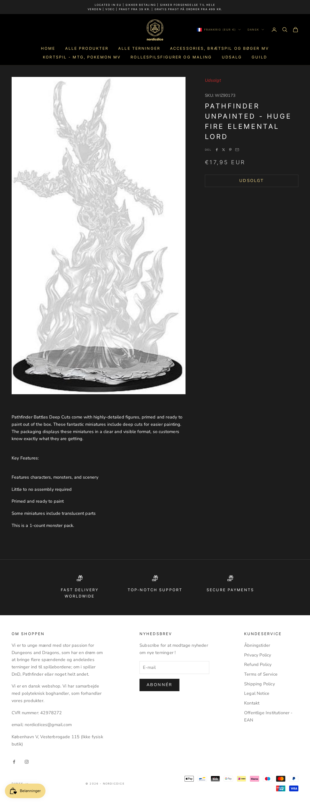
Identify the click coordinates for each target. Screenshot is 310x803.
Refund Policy (257, 664)
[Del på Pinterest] (230, 150)
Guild (259, 57)
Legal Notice (256, 693)
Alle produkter (87, 48)
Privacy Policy (257, 655)
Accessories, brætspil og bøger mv (219, 48)
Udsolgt (251, 180)
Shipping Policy (259, 684)
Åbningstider (257, 645)
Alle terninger (139, 48)
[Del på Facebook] (217, 150)
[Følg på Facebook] (14, 761)
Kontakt (251, 703)
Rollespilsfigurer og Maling (171, 57)
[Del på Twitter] (223, 150)
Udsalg (232, 57)
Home (48, 48)
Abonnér (159, 685)
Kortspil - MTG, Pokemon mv (82, 57)
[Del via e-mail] (237, 150)
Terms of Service (261, 674)
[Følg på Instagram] (26, 761)
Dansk (253, 29)
